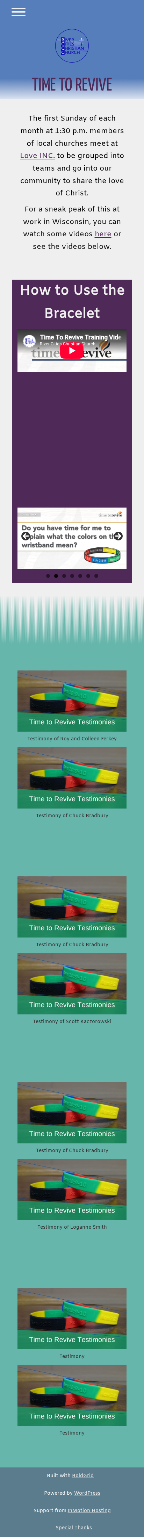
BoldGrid (83, 1476)
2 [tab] (56, 576)
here (103, 234)
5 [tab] (80, 576)
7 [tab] (96, 576)
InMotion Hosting (89, 1511)
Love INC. (37, 156)
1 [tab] (48, 576)
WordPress (87, 1493)
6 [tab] (88, 576)
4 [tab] (72, 576)
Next (118, 536)
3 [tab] (64, 576)
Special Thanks (74, 1528)
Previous (26, 536)
